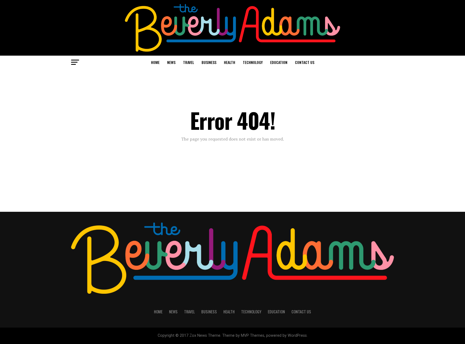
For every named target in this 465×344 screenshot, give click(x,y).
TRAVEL (188, 62)
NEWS (171, 62)
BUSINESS (209, 62)
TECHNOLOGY (253, 62)
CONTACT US (304, 62)
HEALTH (229, 62)
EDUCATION (278, 62)
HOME (155, 62)
